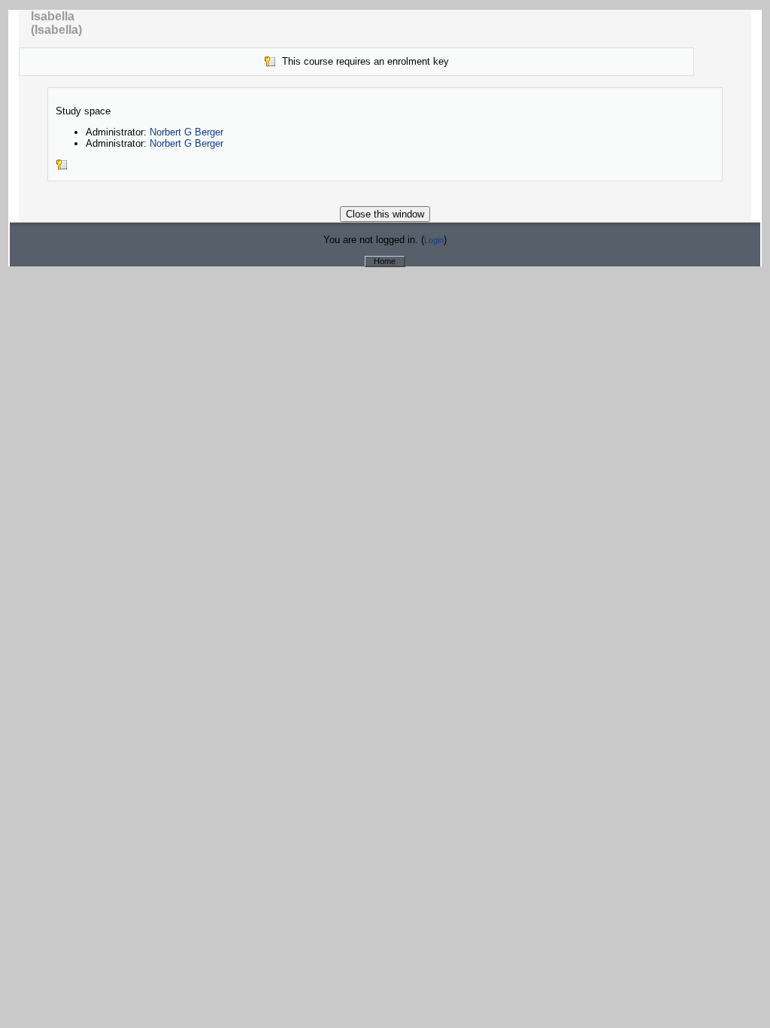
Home (385, 261)
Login (434, 240)
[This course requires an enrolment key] (62, 167)
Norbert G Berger (186, 132)
